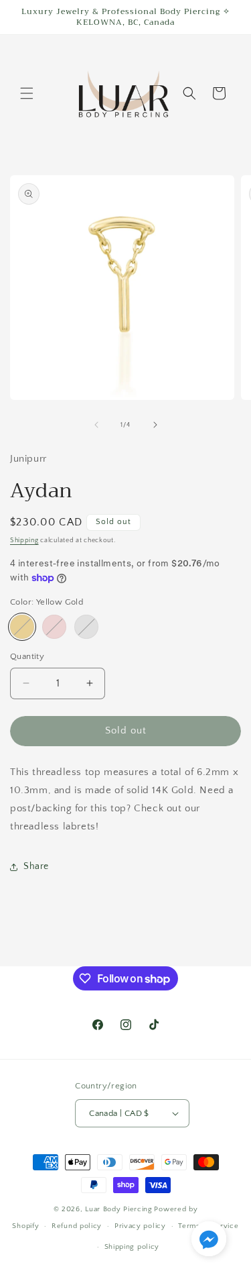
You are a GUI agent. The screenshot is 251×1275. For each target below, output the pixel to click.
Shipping (24, 540)
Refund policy (77, 1226)
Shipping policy (132, 1247)
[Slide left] (96, 425)
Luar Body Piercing (119, 1209)
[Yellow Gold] (22, 627)
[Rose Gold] (54, 627)
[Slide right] (155, 425)
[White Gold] (86, 627)
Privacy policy (140, 1226)
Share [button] (36, 866)
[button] (26, 93)
